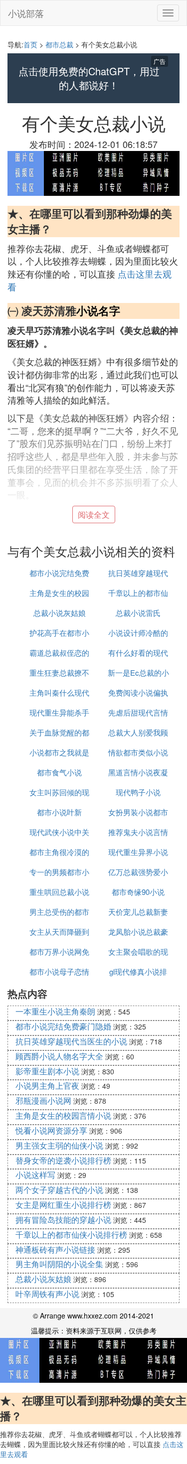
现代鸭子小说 (138, 792)
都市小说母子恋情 (59, 971)
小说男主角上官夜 (47, 1085)
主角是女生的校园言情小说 (63, 1115)
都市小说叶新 (59, 812)
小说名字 (98, 310)
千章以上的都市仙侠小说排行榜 (71, 1234)
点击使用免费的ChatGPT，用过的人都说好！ (89, 78)
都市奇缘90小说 (138, 891)
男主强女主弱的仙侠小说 (59, 1145)
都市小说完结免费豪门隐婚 (63, 1026)
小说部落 (26, 12)
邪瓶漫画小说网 (43, 1100)
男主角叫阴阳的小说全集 (59, 1264)
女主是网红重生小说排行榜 (63, 1204)
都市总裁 (59, 44)
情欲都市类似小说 (138, 752)
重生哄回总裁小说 (59, 891)
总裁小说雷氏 (138, 612)
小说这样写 (35, 1174)
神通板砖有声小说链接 (55, 1249)
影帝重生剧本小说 (47, 1071)
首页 (30, 44)
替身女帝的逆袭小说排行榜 (63, 1160)
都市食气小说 (59, 772)
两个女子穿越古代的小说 (59, 1189)
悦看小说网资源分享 (51, 1130)
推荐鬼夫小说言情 (138, 832)
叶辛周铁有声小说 (47, 1294)
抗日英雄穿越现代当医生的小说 (71, 1041)
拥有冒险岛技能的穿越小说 (63, 1219)
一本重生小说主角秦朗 (55, 1011)
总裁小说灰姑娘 (59, 612)
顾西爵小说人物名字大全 (59, 1056)
